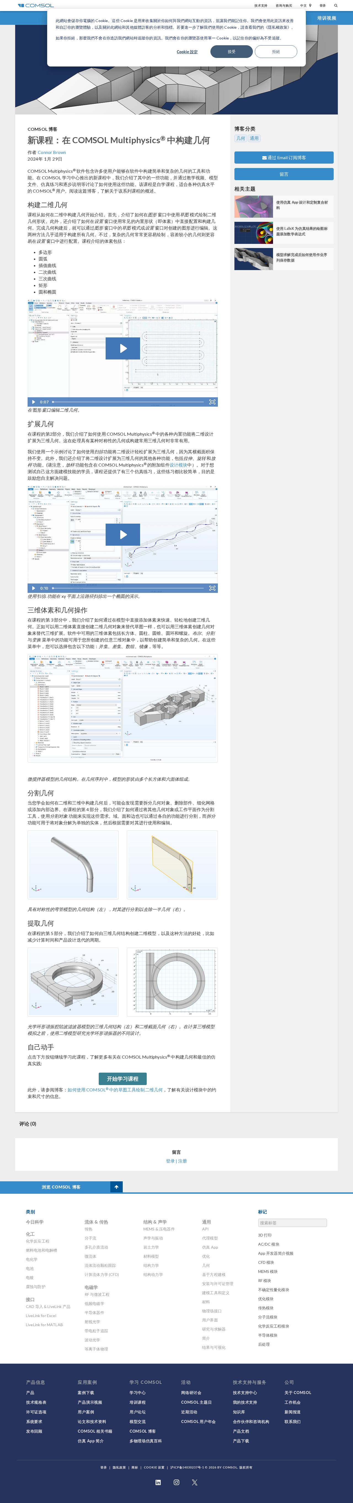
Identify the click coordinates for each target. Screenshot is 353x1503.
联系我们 (293, 1421)
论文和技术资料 (92, 1421)
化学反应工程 (37, 1241)
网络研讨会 (191, 1392)
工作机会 (293, 1402)
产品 (30, 1392)
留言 (284, 174)
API (205, 1229)
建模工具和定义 (215, 1292)
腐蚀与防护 (36, 1286)
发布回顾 (34, 1431)
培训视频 (326, 18)
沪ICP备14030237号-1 (187, 1467)
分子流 (90, 1238)
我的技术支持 (245, 1402)
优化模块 (266, 1298)
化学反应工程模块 (273, 1326)
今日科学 (35, 1222)
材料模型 (151, 1256)
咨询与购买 (284, 5)
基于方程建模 (214, 1274)
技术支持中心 (245, 1392)
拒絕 (276, 51)
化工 (30, 1234)
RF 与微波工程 (97, 1294)
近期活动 (189, 1411)
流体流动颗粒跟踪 (100, 1265)
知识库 (239, 1411)
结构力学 (151, 1265)
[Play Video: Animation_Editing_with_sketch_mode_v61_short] (123, 348)
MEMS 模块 (268, 1271)
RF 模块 (264, 1280)
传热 (88, 1229)
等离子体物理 (96, 1349)
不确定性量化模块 (273, 1289)
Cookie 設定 (187, 51)
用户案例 (86, 1411)
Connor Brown (52, 152)
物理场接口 (212, 1311)
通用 (254, 138)
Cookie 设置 (154, 1467)
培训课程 (138, 1402)
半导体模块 (268, 1335)
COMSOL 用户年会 (198, 1421)
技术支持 (261, 5)
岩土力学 (151, 1247)
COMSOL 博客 (42, 129)
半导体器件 (94, 1312)
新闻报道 (293, 1411)
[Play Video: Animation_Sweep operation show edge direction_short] (123, 535)
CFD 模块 (266, 1262)
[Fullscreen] (212, 402)
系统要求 (34, 1421)
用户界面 (210, 1320)
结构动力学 (153, 1274)
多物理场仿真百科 (146, 1440)
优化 (206, 1256)
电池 (30, 1268)
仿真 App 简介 (91, 1440)
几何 (240, 138)
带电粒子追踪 (96, 1330)
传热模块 (266, 1307)
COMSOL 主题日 (196, 1402)
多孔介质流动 (96, 1247)
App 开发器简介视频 (276, 1253)
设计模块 (179, 464)
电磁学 (91, 1287)
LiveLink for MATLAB (44, 1324)
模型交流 (138, 1421)
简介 (206, 1338)
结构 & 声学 (155, 1222)
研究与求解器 (214, 1329)
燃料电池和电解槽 (41, 1250)
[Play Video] (33, 402)
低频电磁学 (94, 1303)
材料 (206, 1301)
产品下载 (241, 1440)
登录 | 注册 (176, 1160)
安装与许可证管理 (217, 1283)
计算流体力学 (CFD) (102, 1274)
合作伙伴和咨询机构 (251, 1421)
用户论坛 (138, 1411)
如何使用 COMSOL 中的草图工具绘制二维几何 (115, 1089)
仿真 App (210, 1247)
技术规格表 (36, 1402)
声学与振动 (153, 1238)
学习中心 (138, 1392)
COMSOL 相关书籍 (95, 1431)
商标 (135, 1467)
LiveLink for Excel (41, 1315)
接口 (30, 1299)
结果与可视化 (214, 1347)
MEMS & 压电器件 (159, 1229)
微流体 (90, 1256)
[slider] (128, 402)
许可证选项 (36, 1411)
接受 (232, 51)
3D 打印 (265, 1235)
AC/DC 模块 (268, 1244)
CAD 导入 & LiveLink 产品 (48, 1306)
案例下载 (86, 1392)
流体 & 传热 (96, 1222)
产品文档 (241, 1431)
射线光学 (92, 1321)
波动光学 (92, 1339)
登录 (323, 5)
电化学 (32, 1259)
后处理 (264, 1344)
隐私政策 (119, 1467)
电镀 (30, 1277)
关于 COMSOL (298, 1392)
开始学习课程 (123, 1078)
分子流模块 (268, 1317)
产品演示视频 (90, 1402)
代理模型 (210, 1238)
